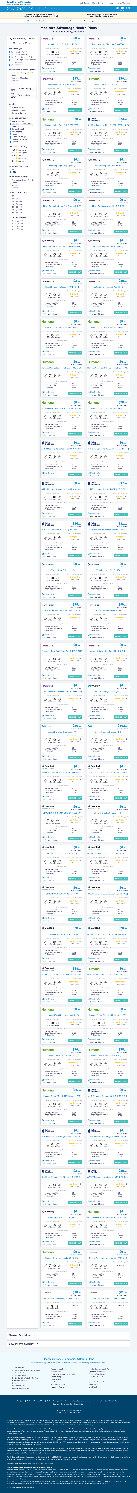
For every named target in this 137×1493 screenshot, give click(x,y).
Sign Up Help (124, 3)
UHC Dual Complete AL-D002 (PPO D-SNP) (108, 489)
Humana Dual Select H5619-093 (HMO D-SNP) (108, 1217)
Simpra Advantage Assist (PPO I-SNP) (108, 1298)
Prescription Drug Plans (65, 21)
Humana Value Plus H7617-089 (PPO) (62, 125)
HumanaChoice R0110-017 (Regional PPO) (108, 1015)
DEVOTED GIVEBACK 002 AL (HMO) (62, 894)
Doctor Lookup (24, 88)
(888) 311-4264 (122, 8)
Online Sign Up (75, 70)
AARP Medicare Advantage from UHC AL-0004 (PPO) (65, 489)
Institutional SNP (21, 65)
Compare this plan (51, 71)
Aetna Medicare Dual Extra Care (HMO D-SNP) (62, 651)
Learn (112, 3)
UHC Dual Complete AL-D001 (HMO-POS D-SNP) (63, 1177)
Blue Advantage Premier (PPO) (108, 732)
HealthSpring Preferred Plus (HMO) (108, 287)
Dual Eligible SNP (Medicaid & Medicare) (25, 61)
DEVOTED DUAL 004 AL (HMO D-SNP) (62, 934)
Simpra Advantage (19, 137)
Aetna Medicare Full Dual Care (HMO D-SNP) (62, 691)
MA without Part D (22, 54)
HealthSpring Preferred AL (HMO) (108, 246)
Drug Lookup (24, 95)
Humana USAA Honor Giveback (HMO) (62, 327)
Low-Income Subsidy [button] (22, 1343)
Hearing (15, 188)
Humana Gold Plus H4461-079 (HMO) (108, 408)
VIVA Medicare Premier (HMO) (108, 610)
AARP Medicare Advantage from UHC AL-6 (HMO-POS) (111, 529)
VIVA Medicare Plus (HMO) (108, 570)
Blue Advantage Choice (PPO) (108, 691)
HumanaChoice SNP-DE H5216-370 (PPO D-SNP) (109, 974)
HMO (14, 172)
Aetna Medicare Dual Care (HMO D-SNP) (108, 651)
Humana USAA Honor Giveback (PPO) (62, 1015)
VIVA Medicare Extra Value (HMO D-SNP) (62, 610)
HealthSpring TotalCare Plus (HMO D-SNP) (62, 246)
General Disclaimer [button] (21, 1335)
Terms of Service (66, 1404)
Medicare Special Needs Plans (108, 1401)
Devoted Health (18, 129)
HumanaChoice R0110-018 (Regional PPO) (62, 1096)
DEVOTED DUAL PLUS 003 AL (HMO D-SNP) (108, 772)
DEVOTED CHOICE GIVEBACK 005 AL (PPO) (108, 894)
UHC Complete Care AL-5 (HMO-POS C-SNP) (108, 1096)
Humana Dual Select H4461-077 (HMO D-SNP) (62, 368)
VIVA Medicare (17, 142)
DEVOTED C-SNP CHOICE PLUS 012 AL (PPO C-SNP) (65, 974)
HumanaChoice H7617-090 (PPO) (108, 84)
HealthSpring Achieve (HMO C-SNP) (108, 206)
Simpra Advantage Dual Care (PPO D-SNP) (108, 1258)
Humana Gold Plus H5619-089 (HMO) (62, 1258)
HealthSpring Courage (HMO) (62, 165)
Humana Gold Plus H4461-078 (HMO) (108, 327)
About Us (55, 1404)
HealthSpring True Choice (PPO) (62, 1217)
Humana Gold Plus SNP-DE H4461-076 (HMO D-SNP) (65, 408)
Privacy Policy (78, 1404)
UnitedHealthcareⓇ (20, 139)
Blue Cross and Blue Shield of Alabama (23, 125)
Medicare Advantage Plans (37, 21)
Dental (14, 183)
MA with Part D (21, 52)
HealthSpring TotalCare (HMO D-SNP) (62, 287)
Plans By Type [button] (98, 3)
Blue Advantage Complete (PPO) (62, 732)
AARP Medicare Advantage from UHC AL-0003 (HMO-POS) (67, 449)
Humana (15, 134)
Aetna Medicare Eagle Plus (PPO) (62, 44)
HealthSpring (17, 131)
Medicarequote (19, 2)
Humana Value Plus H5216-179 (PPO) (108, 1055)
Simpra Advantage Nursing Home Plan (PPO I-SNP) (63, 1298)
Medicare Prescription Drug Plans (57, 1401)
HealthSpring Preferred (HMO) (108, 165)
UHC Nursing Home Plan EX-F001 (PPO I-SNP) (108, 125)
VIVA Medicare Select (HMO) (62, 570)
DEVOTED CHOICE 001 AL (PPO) (62, 853)
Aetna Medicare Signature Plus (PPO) (108, 44)
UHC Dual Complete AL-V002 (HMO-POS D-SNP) (63, 529)
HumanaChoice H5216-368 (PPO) (62, 1055)
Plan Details (49, 68)
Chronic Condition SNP (23, 57)
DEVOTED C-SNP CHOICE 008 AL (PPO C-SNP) (62, 772)
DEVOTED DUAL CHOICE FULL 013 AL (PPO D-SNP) (110, 853)
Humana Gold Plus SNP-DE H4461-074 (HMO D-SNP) (111, 368)
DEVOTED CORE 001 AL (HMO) (108, 813)
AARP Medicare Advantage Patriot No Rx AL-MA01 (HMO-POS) (69, 1136)
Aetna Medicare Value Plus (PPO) (62, 84)
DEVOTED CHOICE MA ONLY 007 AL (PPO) (62, 813)
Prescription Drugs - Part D (22, 180)
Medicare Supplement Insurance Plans (97, 21)
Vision (14, 185)
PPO (13, 169)
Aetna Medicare (18, 121)
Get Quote (84, 3)
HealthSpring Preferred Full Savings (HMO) (62, 206)
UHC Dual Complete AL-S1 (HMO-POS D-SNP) (108, 449)
